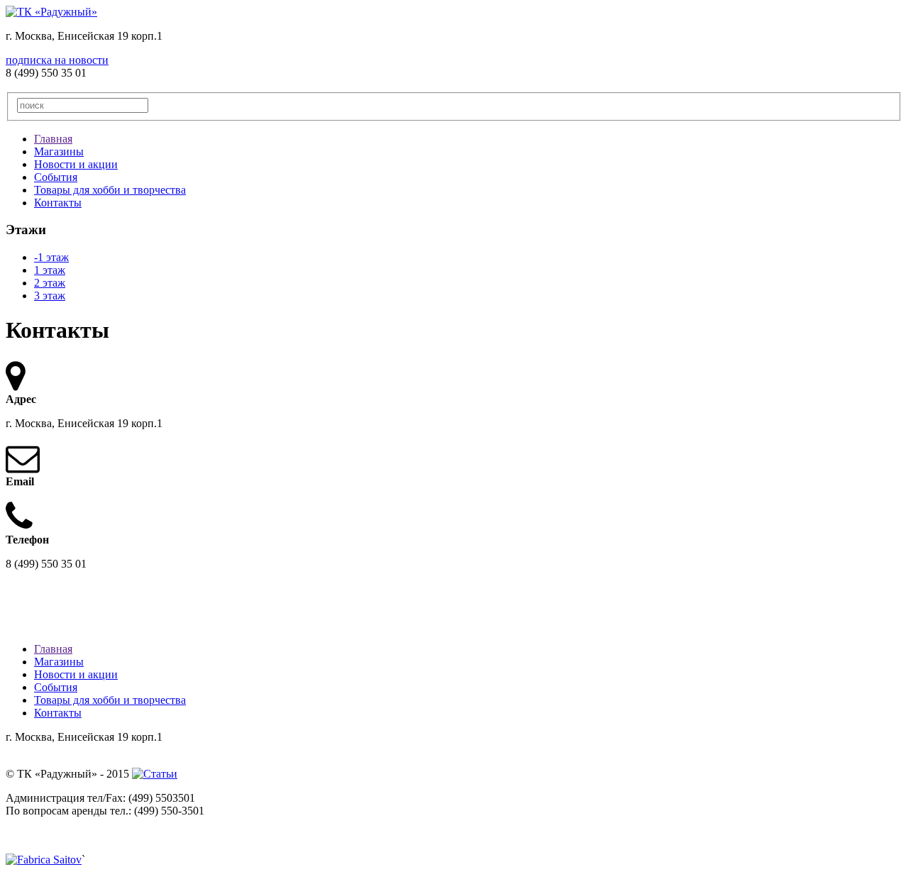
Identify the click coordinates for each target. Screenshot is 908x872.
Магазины (59, 151)
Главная (53, 139)
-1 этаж (51, 257)
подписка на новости (57, 60)
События (55, 177)
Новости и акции (76, 164)
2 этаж (49, 283)
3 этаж (49, 295)
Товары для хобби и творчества (110, 190)
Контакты (58, 203)
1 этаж (49, 270)
